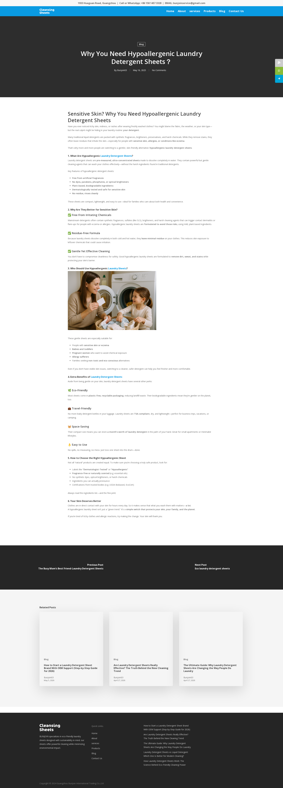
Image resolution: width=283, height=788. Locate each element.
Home (94, 733)
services (95, 743)
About (94, 738)
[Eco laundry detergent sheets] (212, 567)
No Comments (159, 70)
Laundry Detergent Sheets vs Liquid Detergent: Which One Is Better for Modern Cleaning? (166, 754)
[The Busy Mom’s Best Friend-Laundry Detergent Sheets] (71, 567)
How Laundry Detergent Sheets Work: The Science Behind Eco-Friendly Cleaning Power (165, 763)
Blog (141, 44)
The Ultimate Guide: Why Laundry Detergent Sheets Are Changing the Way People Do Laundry (167, 745)
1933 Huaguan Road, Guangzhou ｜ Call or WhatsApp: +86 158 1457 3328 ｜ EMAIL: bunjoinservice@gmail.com (141, 3)
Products (96, 748)
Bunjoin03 (122, 70)
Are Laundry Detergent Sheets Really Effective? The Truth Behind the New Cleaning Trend (166, 736)
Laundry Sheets (117, 268)
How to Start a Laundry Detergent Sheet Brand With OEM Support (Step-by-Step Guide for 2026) (167, 727)
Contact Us (97, 758)
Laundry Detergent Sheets (116, 155)
